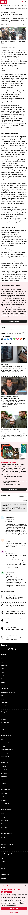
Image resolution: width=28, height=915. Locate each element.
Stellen (2, 726)
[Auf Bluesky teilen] (8, 339)
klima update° (4, 773)
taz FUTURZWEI (5, 841)
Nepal (2, 695)
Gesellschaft (4, 665)
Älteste (25, 496)
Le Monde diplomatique (7, 844)
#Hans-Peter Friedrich (21, 329)
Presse (2, 729)
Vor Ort (3, 817)
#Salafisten (12, 329)
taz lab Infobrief (5, 803)
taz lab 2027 (4, 827)
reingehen (3, 783)
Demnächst (4, 813)
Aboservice (4, 881)
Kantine (3, 861)
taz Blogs (3, 837)
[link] (8, 5)
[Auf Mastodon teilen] (5, 339)
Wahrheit (3, 682)
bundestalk (3, 766)
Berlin (2, 675)
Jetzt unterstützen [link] (14, 321)
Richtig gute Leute (5, 702)
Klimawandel (4, 705)
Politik (2, 658)
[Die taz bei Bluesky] (12, 649)
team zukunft (4, 793)
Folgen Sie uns (4, 648)
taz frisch (3, 797)
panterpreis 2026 (5, 756)
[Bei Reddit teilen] (21, 339)
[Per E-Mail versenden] (2, 339)
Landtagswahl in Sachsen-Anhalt (9, 692)
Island (2, 699)
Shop (2, 865)
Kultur (2, 668)
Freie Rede (3, 780)
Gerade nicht (20, 885)
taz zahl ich (3, 746)
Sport (2, 672)
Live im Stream (4, 820)
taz (4, 645)
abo (2, 739)
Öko (2, 662)
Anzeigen (3, 868)
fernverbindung (5, 770)
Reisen (2, 858)
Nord (2, 678)
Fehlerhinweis (18, 333)
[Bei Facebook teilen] (11, 339)
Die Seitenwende (5, 722)
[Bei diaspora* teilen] (17, 339)
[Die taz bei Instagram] (15, 649)
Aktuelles (3, 716)
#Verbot (7, 329)
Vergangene (4, 823)
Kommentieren (10, 333)
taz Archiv (3, 847)
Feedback (3, 878)
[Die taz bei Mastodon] (9, 649)
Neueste (21, 496)
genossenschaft (5, 743)
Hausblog (3, 719)
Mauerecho (4, 776)
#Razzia (2, 329)
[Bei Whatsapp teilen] (14, 339)
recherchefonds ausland (7, 749)
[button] (26, 2)
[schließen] (25, 886)
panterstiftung (4, 753)
